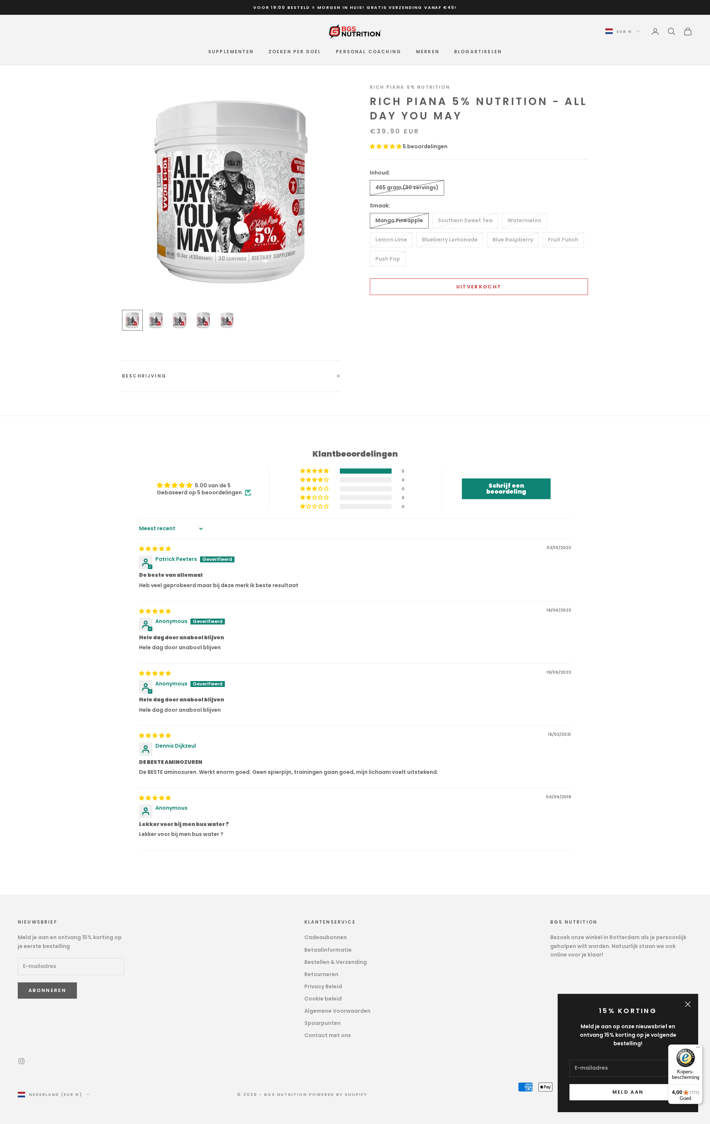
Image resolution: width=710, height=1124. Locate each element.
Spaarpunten (322, 1023)
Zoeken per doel (294, 51)
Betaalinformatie (328, 950)
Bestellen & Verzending (335, 962)
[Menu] (698, 1049)
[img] (155, 548)
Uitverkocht (479, 286)
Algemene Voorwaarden (337, 1011)
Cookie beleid (323, 998)
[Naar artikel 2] (156, 320)
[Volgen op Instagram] (21, 1061)
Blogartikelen (478, 51)
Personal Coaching (368, 51)
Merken (427, 51)
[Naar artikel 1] (132, 320)
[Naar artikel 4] (203, 320)
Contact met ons (327, 1035)
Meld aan (628, 1092)
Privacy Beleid (323, 986)
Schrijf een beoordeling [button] (506, 488)
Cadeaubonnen (325, 937)
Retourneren (321, 974)
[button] (386, 146)
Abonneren (47, 990)
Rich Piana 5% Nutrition (410, 87)
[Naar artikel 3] (179, 320)
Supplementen (231, 51)
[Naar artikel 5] (227, 320)
